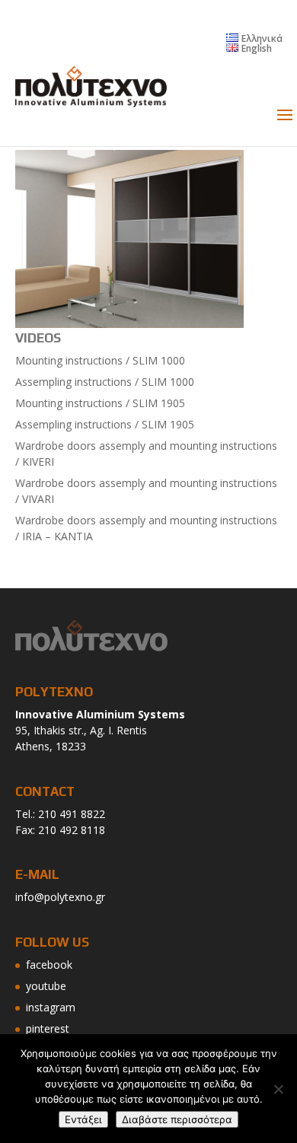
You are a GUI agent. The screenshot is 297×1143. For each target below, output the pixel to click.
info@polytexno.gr (60, 897)
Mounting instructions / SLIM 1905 (100, 403)
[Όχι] (278, 1089)
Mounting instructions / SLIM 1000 (100, 360)
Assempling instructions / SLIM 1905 (104, 424)
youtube (46, 986)
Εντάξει (83, 1119)
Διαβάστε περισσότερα (177, 1119)
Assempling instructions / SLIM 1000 (104, 381)
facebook (49, 964)
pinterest (47, 1028)
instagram (50, 1007)
